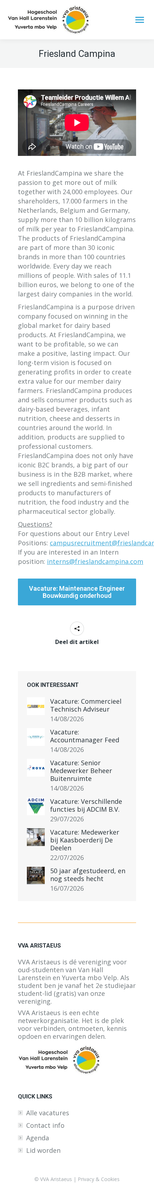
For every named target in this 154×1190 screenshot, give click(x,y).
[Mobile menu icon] (140, 20)
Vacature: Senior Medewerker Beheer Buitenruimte (81, 770)
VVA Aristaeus (56, 1179)
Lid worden (43, 1150)
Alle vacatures (47, 1113)
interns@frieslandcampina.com (95, 561)
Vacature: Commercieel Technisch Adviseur (85, 705)
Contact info (45, 1125)
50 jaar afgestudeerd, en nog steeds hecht (87, 874)
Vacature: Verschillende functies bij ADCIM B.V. (86, 805)
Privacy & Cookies (99, 1179)
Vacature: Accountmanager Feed (84, 736)
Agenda (37, 1138)
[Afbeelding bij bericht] (36, 706)
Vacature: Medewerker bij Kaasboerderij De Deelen (84, 840)
